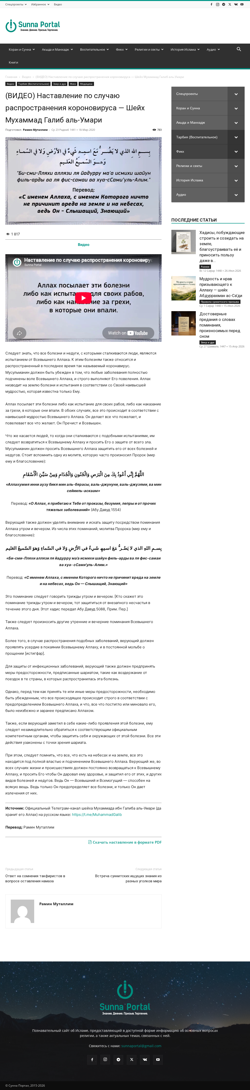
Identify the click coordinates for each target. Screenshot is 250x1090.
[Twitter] (229, 4)
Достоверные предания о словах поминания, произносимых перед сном (219, 325)
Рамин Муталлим (35, 129)
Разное (205, 266)
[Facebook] (211, 4)
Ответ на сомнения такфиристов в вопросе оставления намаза (35, 878)
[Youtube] (242, 4)
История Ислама (183, 49)
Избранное (38, 4)
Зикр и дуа (59, 83)
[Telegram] (223, 4)
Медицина (86, 83)
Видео (58, 4)
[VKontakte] (236, 4)
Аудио (211, 49)
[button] (239, 49)
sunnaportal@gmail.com (141, 1045)
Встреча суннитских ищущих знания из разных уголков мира (128, 878)
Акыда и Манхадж (55, 49)
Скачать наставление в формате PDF (127, 842)
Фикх (120, 49)
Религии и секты (147, 49)
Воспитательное (92, 49)
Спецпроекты (14, 4)
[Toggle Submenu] (236, 94)
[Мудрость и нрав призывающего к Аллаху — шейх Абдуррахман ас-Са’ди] (183, 288)
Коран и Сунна (20, 49)
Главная (11, 77)
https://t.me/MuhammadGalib (97, 814)
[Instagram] (217, 4)
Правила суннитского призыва (220, 301)
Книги (13, 62)
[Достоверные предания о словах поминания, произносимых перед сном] (183, 323)
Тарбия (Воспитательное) (33, 83)
